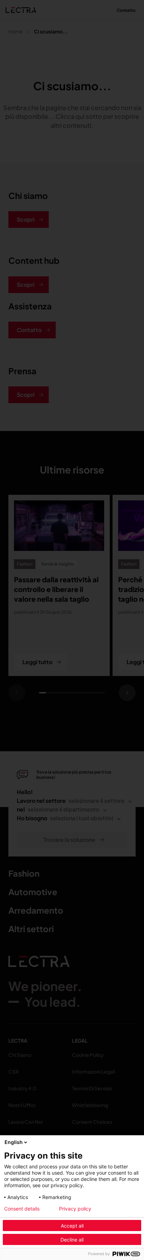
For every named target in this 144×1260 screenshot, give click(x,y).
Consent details (21, 1209)
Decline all (72, 1240)
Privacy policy (75, 1209)
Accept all (72, 1226)
